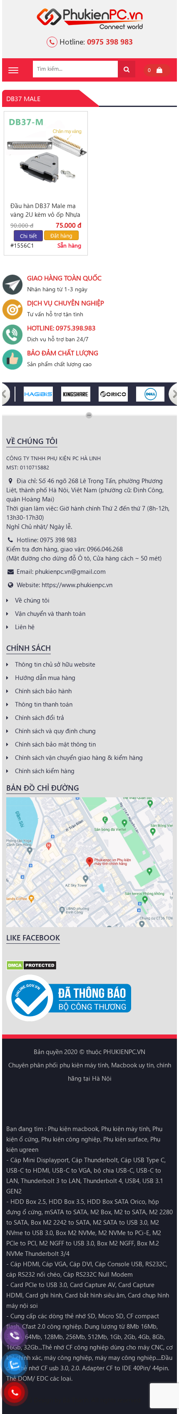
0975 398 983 (110, 41)
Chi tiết (28, 235)
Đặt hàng (61, 235)
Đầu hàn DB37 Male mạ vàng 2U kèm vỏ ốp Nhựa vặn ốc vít (45, 210)
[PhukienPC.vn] (89, 18)
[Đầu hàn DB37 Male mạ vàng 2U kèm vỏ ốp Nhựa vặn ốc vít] (45, 154)
